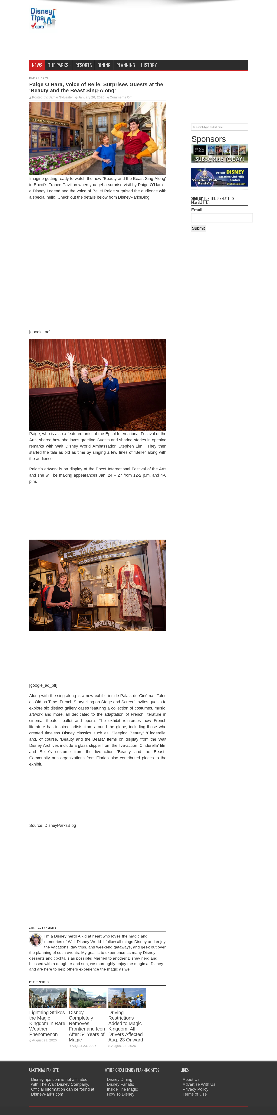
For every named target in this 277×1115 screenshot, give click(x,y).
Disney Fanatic (120, 1084)
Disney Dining (119, 1079)
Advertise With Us (199, 1084)
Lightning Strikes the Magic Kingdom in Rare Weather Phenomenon (47, 1023)
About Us (191, 1079)
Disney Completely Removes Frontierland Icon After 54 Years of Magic (87, 1026)
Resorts (83, 65)
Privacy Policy (195, 1089)
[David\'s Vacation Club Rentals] (219, 185)
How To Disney (120, 1094)
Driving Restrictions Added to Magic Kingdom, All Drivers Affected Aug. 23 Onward (125, 1026)
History (149, 65)
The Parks (58, 65)
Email (196, 209)
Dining (104, 65)
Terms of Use (195, 1094)
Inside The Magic (122, 1089)
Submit (198, 228)
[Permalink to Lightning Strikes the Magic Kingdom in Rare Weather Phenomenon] (48, 1006)
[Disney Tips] (43, 30)
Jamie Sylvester (61, 97)
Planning (125, 65)
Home (33, 77)
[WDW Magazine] (219, 161)
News (37, 65)
